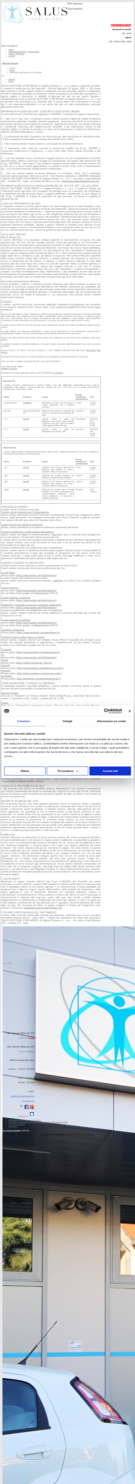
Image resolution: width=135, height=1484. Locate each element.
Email (10, 81)
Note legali (12, 1126)
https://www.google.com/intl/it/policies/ (36, 575)
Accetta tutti (110, 770)
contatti (11, 56)
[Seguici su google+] (31, 1109)
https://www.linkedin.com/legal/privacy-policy (40, 668)
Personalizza (65, 770)
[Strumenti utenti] (2, 75)
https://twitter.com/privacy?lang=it (34, 663)
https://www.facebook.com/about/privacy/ (38, 632)
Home (11, 50)
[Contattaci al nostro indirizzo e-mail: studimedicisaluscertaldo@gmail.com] (21, 1109)
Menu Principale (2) (9, 46)
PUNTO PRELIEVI (16, 54)
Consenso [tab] (23, 721)
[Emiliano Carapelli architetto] (31, 1116)
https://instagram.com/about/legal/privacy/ (38, 678)
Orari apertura (74, 8)
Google (26, 419)
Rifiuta (25, 770)
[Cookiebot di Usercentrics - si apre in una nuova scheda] (106, 711)
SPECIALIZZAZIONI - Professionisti (23, 52)
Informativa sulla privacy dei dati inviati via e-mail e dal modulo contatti (38, 1122)
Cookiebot (58, 373)
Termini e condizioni (16, 1124)
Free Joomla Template (10, 1130)
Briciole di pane (10, 63)
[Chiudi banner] (129, 711)
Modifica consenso (9, 369)
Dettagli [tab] (67, 721)
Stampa (11, 79)
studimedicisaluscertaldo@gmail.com (80, 181)
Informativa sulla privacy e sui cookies (24, 1120)
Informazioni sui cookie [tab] (111, 721)
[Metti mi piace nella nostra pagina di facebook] (26, 1109)
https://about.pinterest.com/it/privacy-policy (39, 673)
